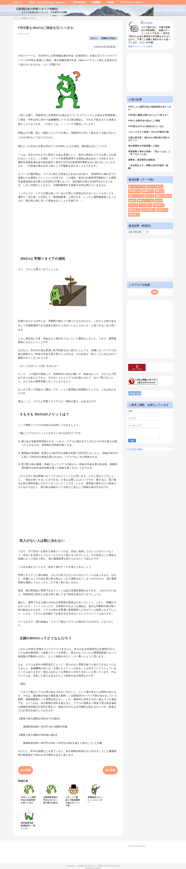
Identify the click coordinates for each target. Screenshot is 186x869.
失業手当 (160, 210)
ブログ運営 (144, 205)
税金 (157, 201)
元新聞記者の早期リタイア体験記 (35, 8)
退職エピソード (144, 201)
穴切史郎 (148, 23)
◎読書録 (94, 2)
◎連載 (108, 2)
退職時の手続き (108, 38)
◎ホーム (17, 2)
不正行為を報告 (135, 449)
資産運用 (132, 191)
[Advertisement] (68, 227)
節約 (131, 201)
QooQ (98, 868)
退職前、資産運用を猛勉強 (141, 159)
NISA (148, 196)
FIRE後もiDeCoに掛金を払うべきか (146, 126)
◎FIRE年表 (77, 2)
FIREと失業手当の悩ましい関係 (144, 120)
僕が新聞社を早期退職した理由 (143, 146)
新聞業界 (146, 191)
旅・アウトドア (135, 187)
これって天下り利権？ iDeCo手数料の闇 (148, 132)
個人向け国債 (146, 210)
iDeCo (94, 38)
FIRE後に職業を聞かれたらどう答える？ (148, 115)
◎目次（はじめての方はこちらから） (45, 2)
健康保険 (157, 205)
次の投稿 (25, 770)
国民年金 (132, 210)
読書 (158, 191)
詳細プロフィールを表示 (140, 46)
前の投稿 (110, 770)
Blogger (142, 846)
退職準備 (132, 215)
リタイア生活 (153, 187)
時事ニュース (134, 196)
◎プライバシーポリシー (130, 2)
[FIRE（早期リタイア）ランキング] (142, 383)
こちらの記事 (65, 124)
